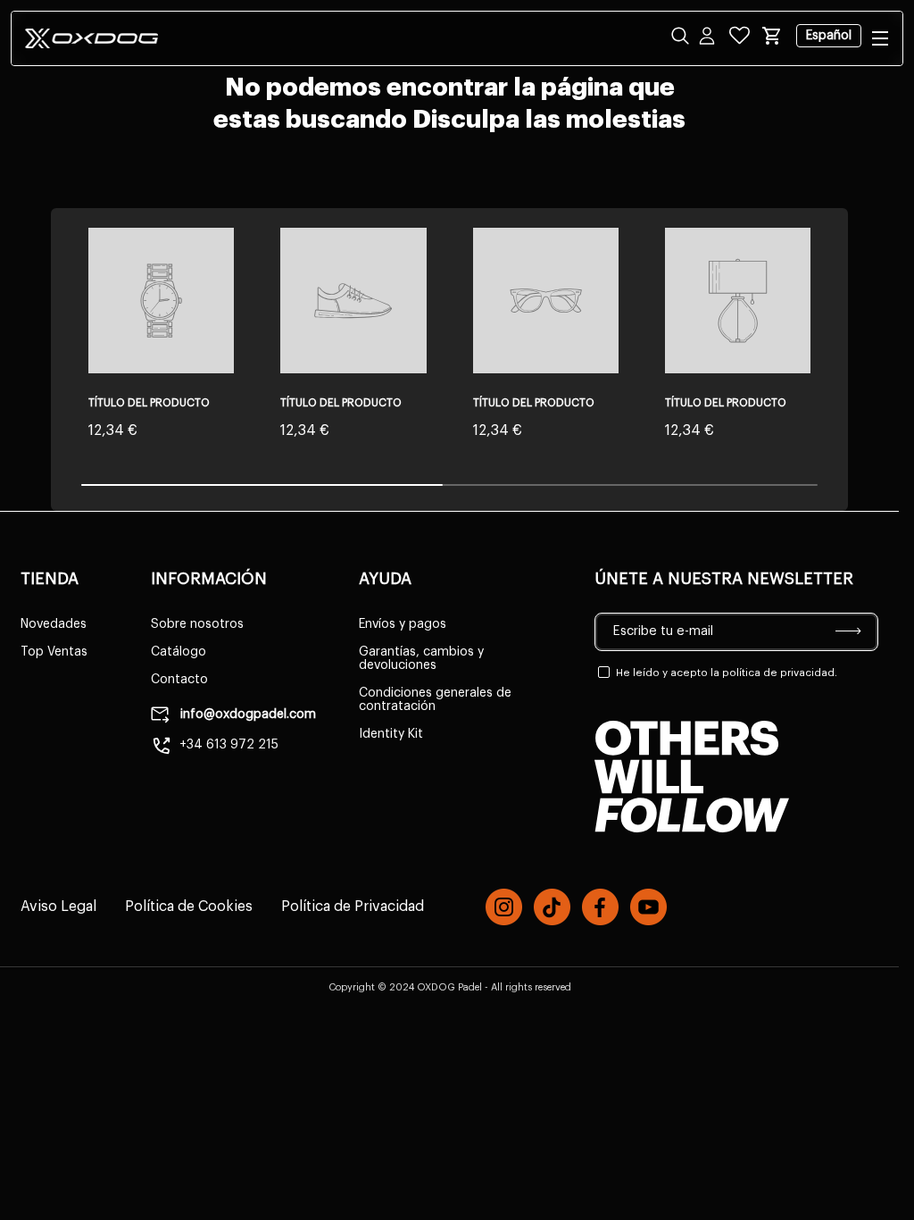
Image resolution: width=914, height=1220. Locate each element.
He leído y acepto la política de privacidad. (726, 672)
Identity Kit (391, 734)
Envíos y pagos (402, 624)
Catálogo (178, 652)
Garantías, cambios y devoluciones (421, 659)
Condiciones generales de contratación (435, 700)
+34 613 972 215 (228, 745)
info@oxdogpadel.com (246, 714)
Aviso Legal (58, 906)
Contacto (179, 679)
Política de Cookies (189, 906)
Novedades (54, 624)
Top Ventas (54, 652)
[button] (772, 35)
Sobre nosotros (197, 624)
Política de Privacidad (352, 906)
